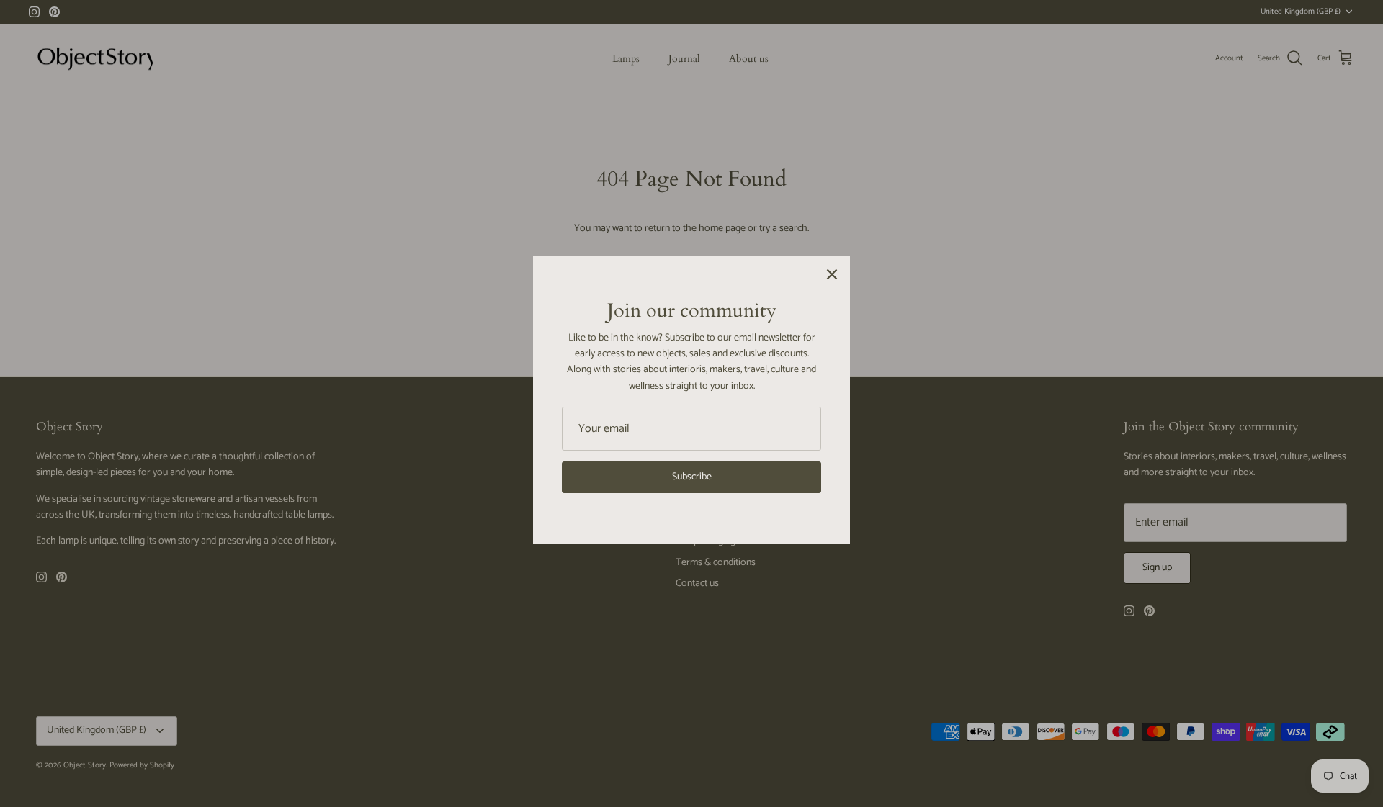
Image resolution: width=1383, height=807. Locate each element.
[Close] (832, 274)
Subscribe (692, 477)
